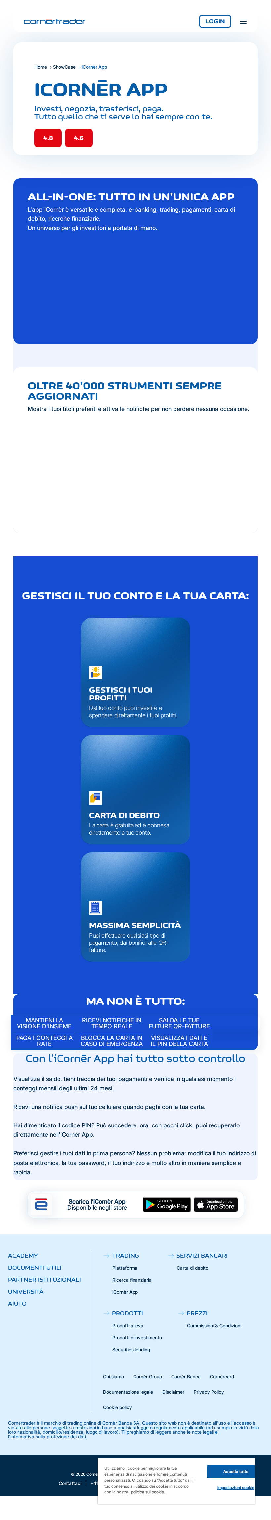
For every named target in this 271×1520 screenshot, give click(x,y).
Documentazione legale (128, 1392)
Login (215, 21)
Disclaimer (173, 1392)
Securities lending (131, 1349)
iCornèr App (125, 1292)
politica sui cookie (147, 1492)
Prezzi (197, 1313)
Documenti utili (34, 1267)
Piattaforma (124, 1268)
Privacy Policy (209, 1392)
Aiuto (17, 1304)
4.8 (48, 138)
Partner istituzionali (44, 1279)
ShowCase (64, 67)
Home (40, 67)
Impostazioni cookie (235, 1487)
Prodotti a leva (127, 1325)
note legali (203, 1432)
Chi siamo (113, 1376)
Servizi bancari (202, 1256)
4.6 (79, 138)
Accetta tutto (235, 1471)
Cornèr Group (147, 1376)
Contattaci (70, 1483)
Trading (125, 1256)
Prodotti (127, 1313)
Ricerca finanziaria (132, 1280)
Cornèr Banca (186, 1376)
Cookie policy (117, 1407)
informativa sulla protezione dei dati (48, 1436)
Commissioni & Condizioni (214, 1325)
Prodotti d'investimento (137, 1337)
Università (26, 1291)
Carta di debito (192, 1268)
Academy (23, 1255)
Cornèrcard (222, 1376)
